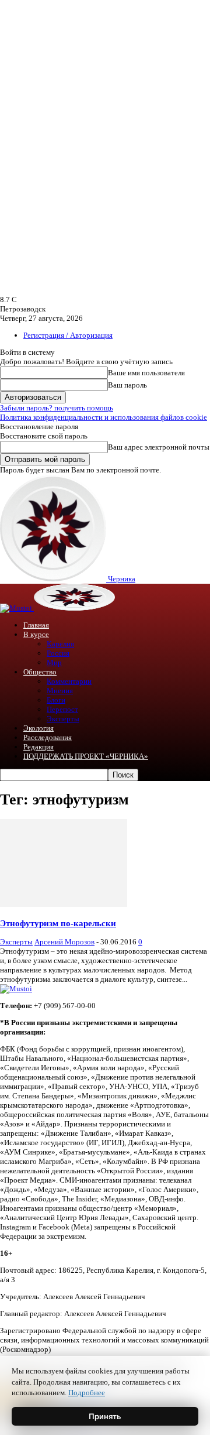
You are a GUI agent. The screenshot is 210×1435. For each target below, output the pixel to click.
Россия (58, 653)
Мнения (60, 690)
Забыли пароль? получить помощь (56, 407)
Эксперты (63, 718)
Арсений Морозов (64, 941)
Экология (38, 728)
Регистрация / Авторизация (68, 335)
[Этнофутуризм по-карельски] (63, 904)
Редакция (38, 746)
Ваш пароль (127, 385)
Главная (36, 625)
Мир (54, 662)
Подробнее (86, 1392)
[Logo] (17, 608)
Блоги (56, 700)
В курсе (36, 634)
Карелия (60, 643)
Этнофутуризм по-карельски (58, 923)
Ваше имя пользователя (146, 372)
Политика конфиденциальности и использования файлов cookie (103, 417)
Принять (105, 1416)
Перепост (62, 709)
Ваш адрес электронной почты (158, 447)
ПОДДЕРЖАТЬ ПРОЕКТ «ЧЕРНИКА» (85, 756)
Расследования (47, 737)
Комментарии (69, 681)
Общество (40, 671)
